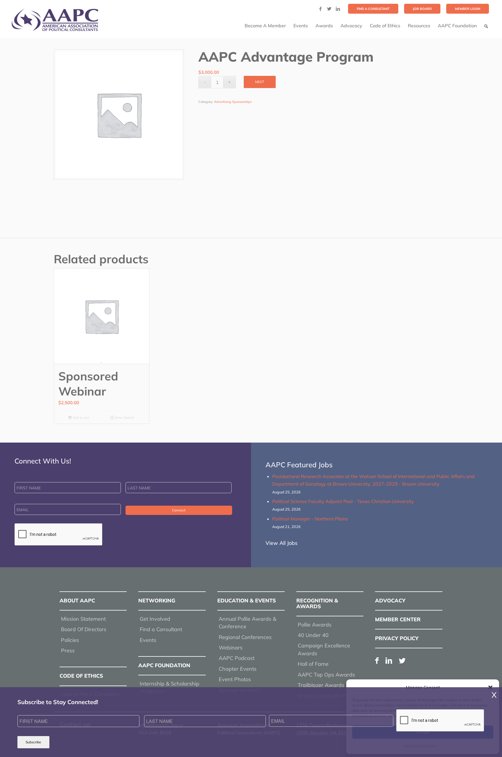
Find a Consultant (161, 629)
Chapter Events (238, 668)
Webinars (231, 647)
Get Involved (155, 618)
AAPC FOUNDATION (164, 665)
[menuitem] (373, 8)
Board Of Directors (83, 629)
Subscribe (33, 742)
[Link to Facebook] (320, 8)
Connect (178, 510)
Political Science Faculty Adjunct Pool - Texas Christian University (343, 501)
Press (68, 650)
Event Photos (235, 679)
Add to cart (80, 418)
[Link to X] (329, 8)
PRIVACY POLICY (397, 638)
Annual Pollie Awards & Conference (247, 622)
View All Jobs (281, 543)
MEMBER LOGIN (467, 9)
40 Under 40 (313, 635)
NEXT (259, 82)
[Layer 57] (55, 19)
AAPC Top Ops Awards (326, 674)
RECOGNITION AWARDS (317, 603)
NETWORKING (156, 600)
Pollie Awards (314, 624)
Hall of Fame (313, 664)
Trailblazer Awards (321, 685)
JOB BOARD (422, 9)
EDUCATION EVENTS (246, 600)
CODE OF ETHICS (81, 675)
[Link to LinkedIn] (338, 8)
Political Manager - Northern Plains (310, 519)
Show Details (124, 418)
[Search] (486, 25)
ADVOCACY (390, 600)
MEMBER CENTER (398, 619)
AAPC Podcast (236, 658)
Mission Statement (83, 618)
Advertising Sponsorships (233, 102)
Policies (70, 640)
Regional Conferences (245, 637)
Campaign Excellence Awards (324, 649)
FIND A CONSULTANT (373, 9)
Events (148, 640)
